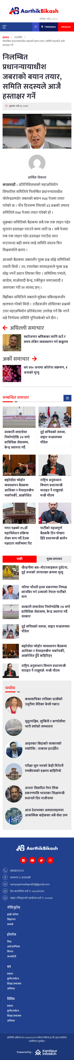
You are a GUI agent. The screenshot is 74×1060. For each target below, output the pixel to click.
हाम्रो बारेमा (12, 914)
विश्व (9, 941)
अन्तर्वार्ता (11, 956)
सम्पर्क (10, 924)
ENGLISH (66, 27)
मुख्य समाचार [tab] (54, 559)
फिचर (10, 951)
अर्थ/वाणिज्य (13, 946)
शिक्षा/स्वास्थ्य (14, 983)
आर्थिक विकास (37, 177)
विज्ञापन (11, 919)
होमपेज (6, 37)
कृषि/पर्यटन (13, 978)
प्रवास (10, 973)
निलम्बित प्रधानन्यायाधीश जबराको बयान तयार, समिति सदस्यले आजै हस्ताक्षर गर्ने (32, 76)
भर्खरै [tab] (20, 559)
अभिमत (11, 988)
